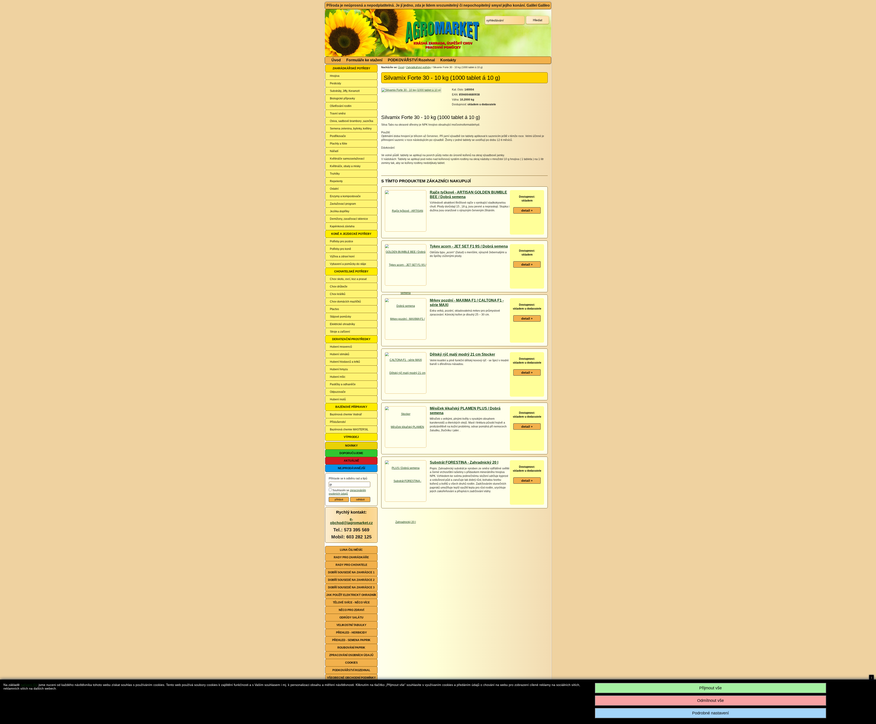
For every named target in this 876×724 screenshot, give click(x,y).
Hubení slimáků (339, 354)
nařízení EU (29, 685)
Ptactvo (334, 309)
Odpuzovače (338, 391)
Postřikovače (338, 136)
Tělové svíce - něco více (351, 602)
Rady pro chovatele (351, 564)
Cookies (351, 662)
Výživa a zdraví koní (342, 256)
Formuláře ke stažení (364, 60)
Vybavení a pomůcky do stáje (348, 264)
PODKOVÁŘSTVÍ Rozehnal (411, 60)
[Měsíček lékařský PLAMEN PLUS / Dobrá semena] (405, 447)
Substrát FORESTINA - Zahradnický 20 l (464, 462)
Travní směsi (338, 113)
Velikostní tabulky (351, 625)
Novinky (351, 445)
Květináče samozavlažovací (347, 158)
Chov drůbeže (338, 286)
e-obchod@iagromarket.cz (351, 521)
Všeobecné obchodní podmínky (351, 677)
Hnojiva (334, 76)
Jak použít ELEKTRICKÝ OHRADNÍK (351, 595)
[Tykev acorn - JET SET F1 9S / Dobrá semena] (405, 285)
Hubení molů (338, 399)
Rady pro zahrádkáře (351, 557)
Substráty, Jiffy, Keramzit (345, 91)
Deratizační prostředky (351, 339)
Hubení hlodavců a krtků (345, 361)
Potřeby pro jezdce (341, 241)
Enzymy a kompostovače (345, 196)
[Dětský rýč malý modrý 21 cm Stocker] (405, 393)
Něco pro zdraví (351, 610)
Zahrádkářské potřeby (351, 68)
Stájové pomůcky (340, 316)
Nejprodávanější (351, 468)
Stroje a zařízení (340, 331)
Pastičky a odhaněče (343, 384)
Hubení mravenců (341, 346)
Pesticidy (335, 83)
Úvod (336, 60)
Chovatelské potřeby (351, 271)
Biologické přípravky (342, 98)
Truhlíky (335, 173)
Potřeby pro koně (340, 249)
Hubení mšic (337, 376)
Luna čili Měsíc (351, 549)
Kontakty (448, 60)
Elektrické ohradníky (342, 324)
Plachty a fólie (338, 143)
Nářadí (334, 151)
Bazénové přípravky (351, 407)
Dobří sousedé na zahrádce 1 (351, 572)
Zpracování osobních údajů (351, 655)
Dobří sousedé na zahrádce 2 (351, 580)
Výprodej (351, 437)
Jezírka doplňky (339, 211)
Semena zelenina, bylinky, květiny (351, 128)
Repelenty (336, 181)
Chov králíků (337, 294)
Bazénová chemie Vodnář (346, 414)
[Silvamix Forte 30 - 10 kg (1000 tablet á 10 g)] (411, 90)
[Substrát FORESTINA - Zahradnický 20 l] (405, 501)
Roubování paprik (351, 647)
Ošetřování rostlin (341, 106)
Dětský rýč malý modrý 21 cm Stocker (462, 354)
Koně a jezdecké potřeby (351, 233)
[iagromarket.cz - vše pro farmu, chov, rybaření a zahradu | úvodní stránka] (393, 33)
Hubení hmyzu (339, 369)
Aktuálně (351, 460)
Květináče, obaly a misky (345, 166)
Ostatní (334, 188)
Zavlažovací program (343, 203)
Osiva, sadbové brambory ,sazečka (351, 121)
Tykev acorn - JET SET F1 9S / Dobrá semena (469, 246)
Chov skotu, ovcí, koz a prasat (348, 279)
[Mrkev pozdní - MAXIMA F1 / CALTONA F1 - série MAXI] (405, 339)
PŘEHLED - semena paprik (351, 640)
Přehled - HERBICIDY (351, 632)
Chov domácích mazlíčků (345, 301)
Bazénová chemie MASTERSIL (349, 429)
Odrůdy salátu (351, 617)
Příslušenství (338, 422)
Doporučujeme (351, 453)
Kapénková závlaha (342, 226)
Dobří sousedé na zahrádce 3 (351, 587)
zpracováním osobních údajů (347, 492)
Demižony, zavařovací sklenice (349, 218)
